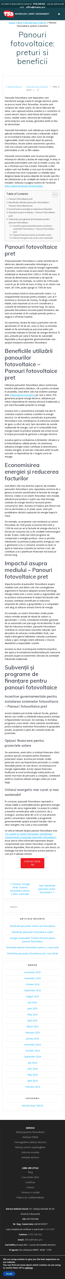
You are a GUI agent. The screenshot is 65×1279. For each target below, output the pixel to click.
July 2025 (32, 1002)
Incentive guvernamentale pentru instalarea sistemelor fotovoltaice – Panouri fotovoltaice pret (33, 229)
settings (29, 1267)
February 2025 (32, 1032)
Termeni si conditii (30, 1192)
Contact (30, 1187)
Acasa (12, 22)
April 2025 (32, 1020)
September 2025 (32, 990)
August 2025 (32, 996)
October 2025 (33, 984)
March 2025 (33, 1026)
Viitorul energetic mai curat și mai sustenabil (33, 238)
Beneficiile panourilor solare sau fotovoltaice (32, 926)
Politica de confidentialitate (30, 1197)
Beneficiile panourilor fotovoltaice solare (32, 932)
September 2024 (32, 1056)
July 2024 (32, 1062)
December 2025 (32, 972)
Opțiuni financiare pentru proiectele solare (32, 235)
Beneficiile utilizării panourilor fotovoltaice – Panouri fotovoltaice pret (29, 204)
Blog (19, 22)
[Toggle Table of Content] (53, 194)
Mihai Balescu (15, 86)
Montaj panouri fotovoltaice (30, 1132)
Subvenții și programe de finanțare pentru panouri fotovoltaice (29, 221)
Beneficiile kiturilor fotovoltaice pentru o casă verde (32, 947)
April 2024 (32, 1080)
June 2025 (32, 1008)
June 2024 (32, 1068)
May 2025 (32, 1014)
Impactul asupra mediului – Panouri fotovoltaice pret (32, 214)
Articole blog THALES (35, 22)
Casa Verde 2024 (30, 1177)
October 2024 (33, 1050)
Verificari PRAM (30, 1137)
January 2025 (32, 1038)
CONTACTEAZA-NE (32, 863)
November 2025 (32, 978)
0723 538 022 (39, 3)
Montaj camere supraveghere (30, 1147)
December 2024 (32, 1044)
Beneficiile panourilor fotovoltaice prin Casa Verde (32, 953)
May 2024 (32, 1074)
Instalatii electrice (30, 1157)
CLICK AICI (49, 1229)
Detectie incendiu (30, 1152)
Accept (9, 1274)
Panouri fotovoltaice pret (20, 198)
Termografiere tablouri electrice (30, 1142)
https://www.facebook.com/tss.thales (24, 185)
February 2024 (32, 1086)
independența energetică (22, 394)
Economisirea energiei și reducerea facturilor (30, 209)
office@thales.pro (35, 7)
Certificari (30, 1182)
